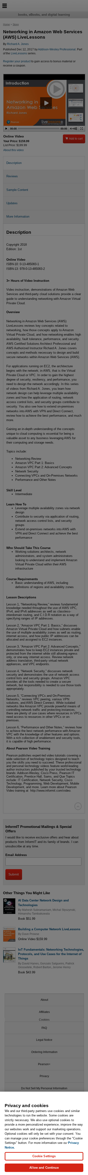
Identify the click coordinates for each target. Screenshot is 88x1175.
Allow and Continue (43, 1167)
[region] (44, 1133)
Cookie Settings (44, 1156)
